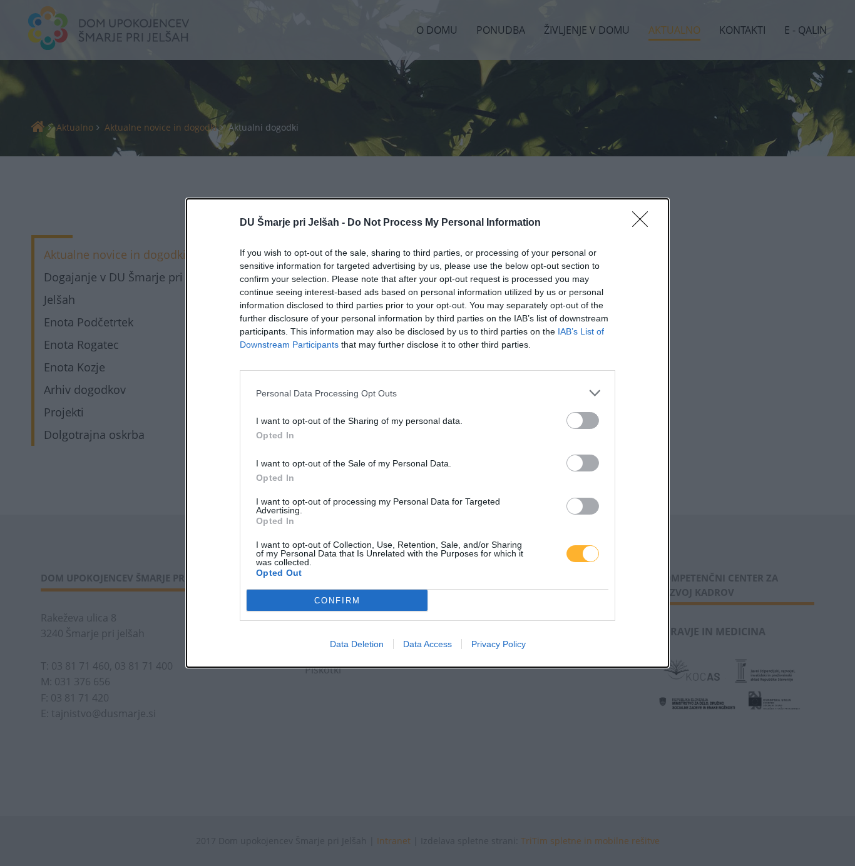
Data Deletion (357, 644)
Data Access (427, 644)
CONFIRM (337, 600)
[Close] (644, 223)
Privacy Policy (498, 644)
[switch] (582, 420)
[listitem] (427, 393)
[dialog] (427, 433)
